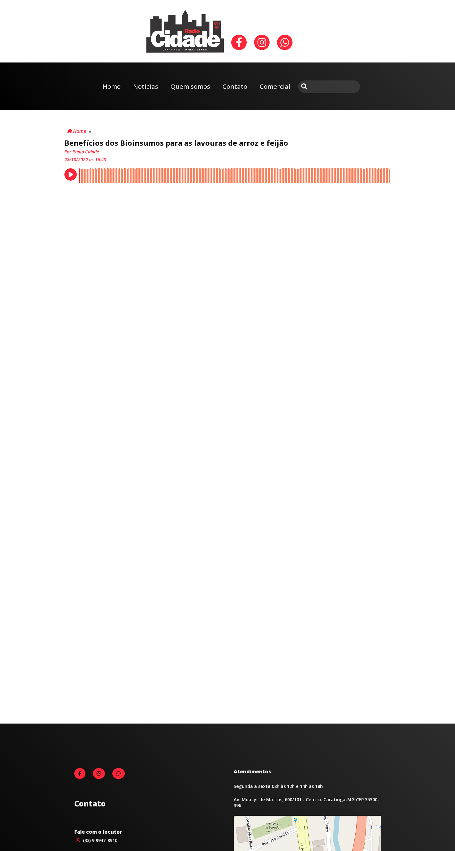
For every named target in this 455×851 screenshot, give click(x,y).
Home (112, 86)
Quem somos (190, 86)
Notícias (145, 86)
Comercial (275, 86)
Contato (235, 86)
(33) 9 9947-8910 (99, 840)
